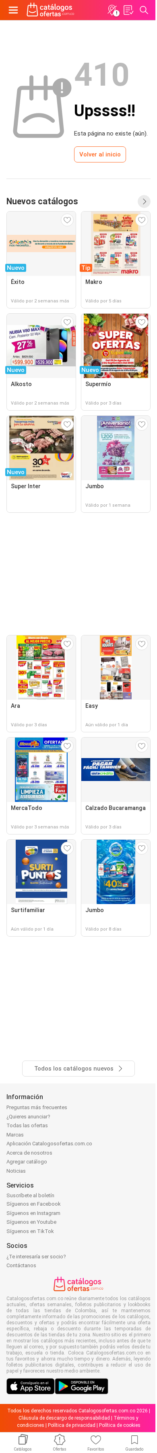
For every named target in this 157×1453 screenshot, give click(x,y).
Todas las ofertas (27, 1125)
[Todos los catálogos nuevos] (144, 201)
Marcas (15, 1135)
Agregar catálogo (26, 1162)
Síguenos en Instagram (33, 1213)
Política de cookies (119, 1425)
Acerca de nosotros (29, 1153)
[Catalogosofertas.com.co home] (50, 10)
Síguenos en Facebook (33, 1204)
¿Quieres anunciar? (28, 1117)
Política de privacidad (71, 1425)
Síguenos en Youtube (31, 1222)
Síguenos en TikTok (30, 1231)
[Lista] (128, 10)
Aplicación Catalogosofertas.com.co (49, 1144)
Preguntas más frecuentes (36, 1107)
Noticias (16, 1171)
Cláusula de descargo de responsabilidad (64, 1418)
